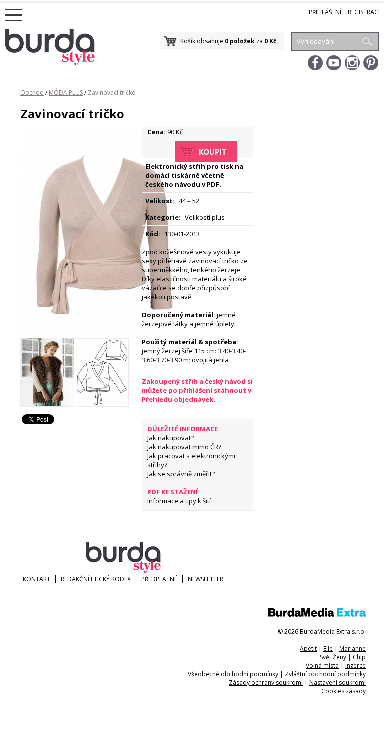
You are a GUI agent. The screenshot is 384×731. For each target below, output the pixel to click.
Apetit (308, 648)
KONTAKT (36, 579)
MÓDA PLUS (66, 92)
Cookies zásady (344, 691)
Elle (328, 648)
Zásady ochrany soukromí (266, 682)
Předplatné (160, 579)
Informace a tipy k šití (179, 500)
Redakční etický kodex (96, 579)
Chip (359, 657)
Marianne (353, 648)
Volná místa (322, 665)
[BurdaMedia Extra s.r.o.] (317, 614)
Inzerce (356, 665)
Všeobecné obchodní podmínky (233, 674)
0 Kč (270, 41)
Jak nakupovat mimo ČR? (185, 446)
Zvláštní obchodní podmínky (325, 674)
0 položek (240, 41)
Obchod (32, 92)
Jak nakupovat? (171, 437)
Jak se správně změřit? (181, 473)
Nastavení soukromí (338, 682)
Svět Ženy (333, 657)
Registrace (365, 12)
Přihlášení (325, 12)
